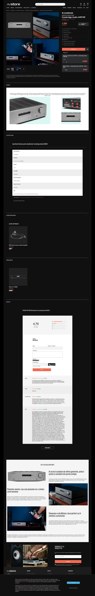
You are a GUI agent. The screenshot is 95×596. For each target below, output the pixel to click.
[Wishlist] (84, 5)
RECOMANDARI (69, 7)
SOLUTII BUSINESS (79, 7)
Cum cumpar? (50, 573)
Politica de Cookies (24, 581)
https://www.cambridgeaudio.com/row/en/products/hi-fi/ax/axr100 (31, 197)
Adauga (42, 369)
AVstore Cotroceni (71, 573)
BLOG (84, 7)
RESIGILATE (74, 7)
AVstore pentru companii (31, 573)
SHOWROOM (64, 7)
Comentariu (35, 350)
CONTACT (87, 7)
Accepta (73, 582)
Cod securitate (35, 362)
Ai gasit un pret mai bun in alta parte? (69, 41)
